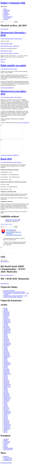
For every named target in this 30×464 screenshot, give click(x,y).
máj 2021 (5, 361)
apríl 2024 (5, 325)
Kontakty (5, 19)
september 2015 (7, 428)
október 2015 (6, 427)
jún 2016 (5, 416)
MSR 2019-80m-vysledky (7, 43)
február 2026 (6, 312)
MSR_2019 (3, 59)
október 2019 (6, 372)
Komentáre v (7, 459)
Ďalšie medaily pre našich (13, 65)
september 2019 (7, 374)
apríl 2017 (5, 406)
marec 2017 (6, 407)
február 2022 (6, 353)
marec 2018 (6, 393)
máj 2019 (5, 377)
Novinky (3, 29)
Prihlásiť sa (6, 456)
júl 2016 (5, 415)
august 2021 (6, 357)
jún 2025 (5, 317)
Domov (5, 9)
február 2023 (6, 340)
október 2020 (6, 362)
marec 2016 (6, 420)
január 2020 (6, 371)
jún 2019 (5, 376)
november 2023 (7, 330)
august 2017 (6, 401)
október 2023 (6, 331)
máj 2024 (5, 323)
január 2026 (6, 313)
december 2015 (7, 424)
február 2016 (6, 421)
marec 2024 (6, 326)
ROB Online (6, 14)
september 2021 (7, 356)
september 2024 (7, 322)
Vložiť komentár (18, 38)
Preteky (6, 29)
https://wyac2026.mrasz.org (7, 275)
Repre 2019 (6, 159)
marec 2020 (6, 368)
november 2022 (7, 343)
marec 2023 (6, 339)
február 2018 (6, 394)
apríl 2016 (5, 419)
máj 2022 (5, 349)
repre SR (5, 15)
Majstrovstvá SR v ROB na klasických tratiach (14, 291)
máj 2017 (5, 405)
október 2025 (6, 314)
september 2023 (7, 332)
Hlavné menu (4, 6)
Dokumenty (6, 11)
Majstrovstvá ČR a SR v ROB (12, 220)
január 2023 (6, 341)
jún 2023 (5, 335)
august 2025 (6, 316)
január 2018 (6, 396)
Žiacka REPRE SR (7, 16)
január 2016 (6, 423)
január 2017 (6, 410)
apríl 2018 (5, 392)
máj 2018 (5, 390)
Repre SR (7, 155)
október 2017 (6, 399)
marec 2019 (6, 380)
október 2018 (6, 385)
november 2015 (7, 425)
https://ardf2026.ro (5, 283)
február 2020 (6, 370)
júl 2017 (5, 402)
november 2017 (7, 398)
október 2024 (6, 321)
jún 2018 (5, 389)
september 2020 (7, 363)
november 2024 (7, 319)
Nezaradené (6, 443)
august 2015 (6, 429)
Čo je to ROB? (6, 18)
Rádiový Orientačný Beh (13, 3)
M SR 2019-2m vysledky (6, 50)
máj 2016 (5, 417)
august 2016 (6, 414)
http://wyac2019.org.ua (24, 122)
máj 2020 (5, 367)
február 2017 (6, 408)
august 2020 (6, 365)
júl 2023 (5, 334)
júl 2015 (5, 430)
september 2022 (7, 344)
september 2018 (7, 387)
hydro (7, 69)
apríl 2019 (5, 379)
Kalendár (5, 12)
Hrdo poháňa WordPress (6, 462)
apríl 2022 (5, 350)
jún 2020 (5, 366)
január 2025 (6, 318)
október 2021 (6, 354)
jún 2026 (5, 309)
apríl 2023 (5, 337)
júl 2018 (5, 388)
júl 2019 (5, 375)
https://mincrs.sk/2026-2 (8, 290)
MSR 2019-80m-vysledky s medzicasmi (10, 46)
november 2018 (7, 384)
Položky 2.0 (7, 457)
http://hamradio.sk (5, 261)
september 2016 (7, 412)
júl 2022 (5, 346)
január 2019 (6, 383)
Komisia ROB (6, 10)
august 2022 (6, 345)
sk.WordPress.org (7, 460)
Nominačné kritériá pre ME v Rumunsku (12, 297)
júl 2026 (5, 308)
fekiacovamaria (10, 38)
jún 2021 (5, 359)
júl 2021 (5, 358)
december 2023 (7, 328)
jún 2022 (5, 348)
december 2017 (7, 397)
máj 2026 (5, 310)
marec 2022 (6, 352)
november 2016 (7, 411)
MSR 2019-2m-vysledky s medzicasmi (9, 53)
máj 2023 (5, 336)
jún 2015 (5, 432)
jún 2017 (5, 403)
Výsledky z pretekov (8, 448)
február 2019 (6, 381)
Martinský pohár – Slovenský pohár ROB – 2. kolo (15, 295)
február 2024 (6, 327)
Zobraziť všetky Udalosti (6, 224)
